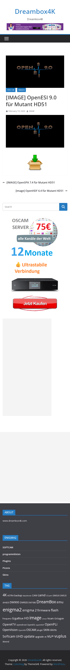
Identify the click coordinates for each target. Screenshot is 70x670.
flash (54, 610)
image (35, 618)
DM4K (31, 111)
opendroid (21, 624)
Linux (44, 618)
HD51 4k (10, 90)
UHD (19, 636)
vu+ (50, 636)
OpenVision (10, 630)
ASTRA (10, 595)
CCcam (49, 595)
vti (45, 636)
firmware (43, 610)
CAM (34, 595)
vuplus (60, 636)
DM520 (56, 595)
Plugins (7, 561)
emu (60, 602)
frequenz (7, 618)
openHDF (40, 625)
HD (26, 618)
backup (18, 595)
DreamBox (46, 601)
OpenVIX (22, 630)
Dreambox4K (35, 11)
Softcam (9, 636)
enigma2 (12, 609)
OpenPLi (51, 624)
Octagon (59, 618)
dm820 (6, 602)
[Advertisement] (27, 367)
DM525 (63, 595)
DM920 (24, 602)
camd (41, 595)
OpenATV (9, 624)
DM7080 (32, 602)
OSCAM (31, 630)
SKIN (46, 630)
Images (21, 90)
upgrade (39, 636)
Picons (6, 568)
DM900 (14, 602)
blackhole (27, 595)
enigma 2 (29, 610)
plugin (40, 630)
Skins (5, 574)
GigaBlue (17, 618)
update (29, 636)
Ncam (50, 618)
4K (5, 595)
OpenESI (31, 624)
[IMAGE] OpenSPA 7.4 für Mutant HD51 (31, 182)
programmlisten (12, 554)
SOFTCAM (8, 547)
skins (53, 630)
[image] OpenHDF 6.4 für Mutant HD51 (39, 191)
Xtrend (6, 641)
